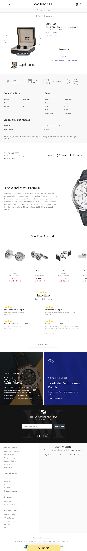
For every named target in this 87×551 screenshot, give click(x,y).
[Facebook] (39, 436)
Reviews (7, 487)
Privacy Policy (45, 542)
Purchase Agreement (62, 542)
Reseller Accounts (10, 491)
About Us (7, 478)
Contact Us (8, 467)
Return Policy (9, 454)
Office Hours (8, 481)
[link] (64, 59)
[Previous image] (5, 40)
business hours (9, 158)
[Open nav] (5, 4)
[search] (38, 10)
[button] (81, 4)
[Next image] (40, 40)
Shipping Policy (9, 457)
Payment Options (10, 461)
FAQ (5, 484)
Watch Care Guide (10, 521)
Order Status (8, 501)
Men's (37, 16)
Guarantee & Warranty (12, 451)
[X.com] (46, 436)
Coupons (7, 524)
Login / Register (10, 504)
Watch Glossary (9, 518)
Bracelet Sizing (9, 514)
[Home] (43, 4)
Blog (5, 527)
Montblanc (48, 16)
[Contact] (10, 4)
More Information (55, 397)
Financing (7, 464)
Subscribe (59, 426)
